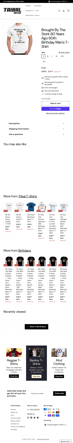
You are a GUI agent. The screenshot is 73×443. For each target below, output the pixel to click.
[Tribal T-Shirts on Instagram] (31, 234)
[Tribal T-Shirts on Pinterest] (40, 234)
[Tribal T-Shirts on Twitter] (37, 234)
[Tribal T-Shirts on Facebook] (34, 234)
